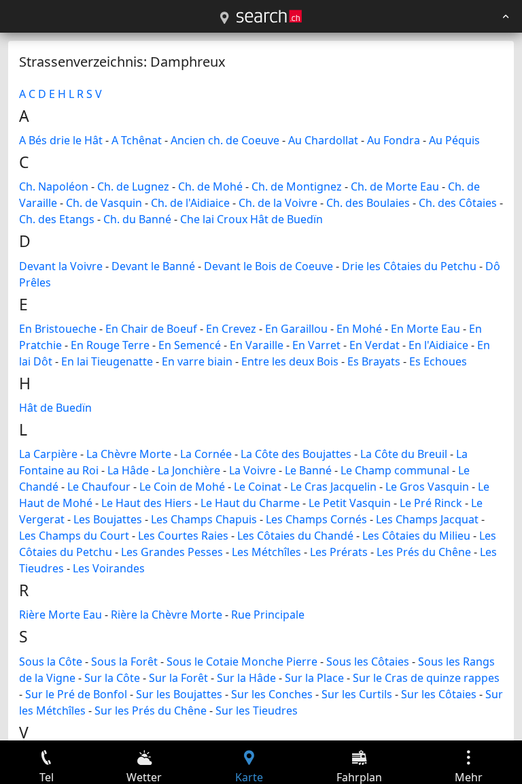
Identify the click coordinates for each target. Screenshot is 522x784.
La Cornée (206, 453)
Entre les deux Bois (289, 361)
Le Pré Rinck (431, 502)
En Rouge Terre (110, 345)
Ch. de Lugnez (133, 186)
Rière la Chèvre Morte (166, 614)
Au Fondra (393, 140)
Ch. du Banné (137, 219)
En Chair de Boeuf (151, 328)
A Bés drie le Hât (61, 140)
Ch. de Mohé (210, 186)
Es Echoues (438, 361)
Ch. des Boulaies (368, 202)
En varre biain (197, 361)
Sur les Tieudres (256, 710)
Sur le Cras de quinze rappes (426, 677)
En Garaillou (296, 328)
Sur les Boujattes (179, 694)
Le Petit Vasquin (350, 502)
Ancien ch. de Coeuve (225, 140)
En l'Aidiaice (438, 345)
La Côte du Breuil (403, 453)
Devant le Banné (153, 266)
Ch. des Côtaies (458, 202)
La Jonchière (189, 470)
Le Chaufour (98, 486)
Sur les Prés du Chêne (150, 710)
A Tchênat (136, 140)
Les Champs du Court (74, 535)
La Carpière (48, 453)
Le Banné (308, 470)
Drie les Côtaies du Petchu (409, 266)
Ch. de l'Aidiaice (190, 202)
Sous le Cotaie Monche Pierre (242, 661)
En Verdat (374, 345)
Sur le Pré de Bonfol (76, 694)
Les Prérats (339, 551)
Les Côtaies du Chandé (295, 535)
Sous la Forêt (124, 661)
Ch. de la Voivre (278, 202)
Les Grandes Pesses (172, 551)
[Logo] (269, 16)
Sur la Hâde (246, 677)
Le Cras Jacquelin (333, 486)
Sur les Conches (272, 694)
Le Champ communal (395, 470)
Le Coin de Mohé (182, 486)
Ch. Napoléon (53, 186)
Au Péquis (454, 140)
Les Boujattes (107, 519)
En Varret (316, 345)
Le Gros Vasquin (427, 486)
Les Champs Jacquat (427, 519)
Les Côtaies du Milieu (416, 535)
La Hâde (128, 470)
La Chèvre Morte (128, 453)
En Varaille (256, 345)
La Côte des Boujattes (296, 453)
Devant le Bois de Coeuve (268, 266)
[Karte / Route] (224, 18)
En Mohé (359, 328)
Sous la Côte (50, 661)
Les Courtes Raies (183, 535)
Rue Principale (267, 614)
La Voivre (252, 470)
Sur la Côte (112, 677)
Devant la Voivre (61, 266)
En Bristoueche (58, 328)
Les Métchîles (266, 551)
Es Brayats (373, 361)
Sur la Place (314, 677)
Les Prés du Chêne (424, 551)
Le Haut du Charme (250, 502)
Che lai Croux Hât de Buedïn (251, 219)
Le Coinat (257, 486)
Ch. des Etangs (56, 219)
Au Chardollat (323, 140)
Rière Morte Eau (60, 614)
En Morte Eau (425, 328)
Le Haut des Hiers (146, 502)
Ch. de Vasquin (104, 202)
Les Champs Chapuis (204, 519)
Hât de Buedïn (55, 407)
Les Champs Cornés (316, 519)
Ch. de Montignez (296, 186)
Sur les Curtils (356, 694)
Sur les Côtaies (438, 694)
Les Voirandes (109, 568)
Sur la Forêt (178, 677)
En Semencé (189, 345)
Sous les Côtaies (367, 661)
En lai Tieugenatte (107, 361)
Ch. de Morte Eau (395, 186)
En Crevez (231, 328)
